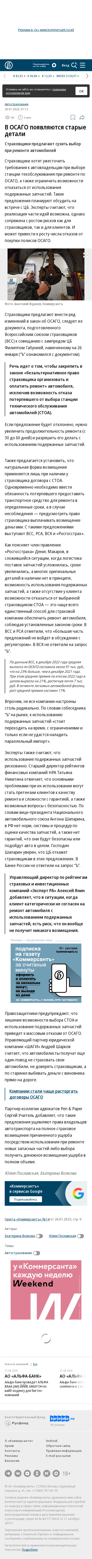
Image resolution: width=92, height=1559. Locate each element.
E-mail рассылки (58, 1456)
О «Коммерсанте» (19, 1441)
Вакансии (12, 1460)
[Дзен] (27, 1473)
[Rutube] (46, 1473)
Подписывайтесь (25, 1199)
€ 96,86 (32, 76)
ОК (81, 91)
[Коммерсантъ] (9, 65)
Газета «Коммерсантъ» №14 (27, 1219)
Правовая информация (64, 1451)
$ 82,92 (18, 76)
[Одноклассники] (37, 1473)
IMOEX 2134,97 (66, 76)
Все (35, 1364)
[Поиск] (74, 65)
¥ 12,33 (47, 76)
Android (51, 1441)
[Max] (56, 1473)
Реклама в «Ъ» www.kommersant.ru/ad (46, 30)
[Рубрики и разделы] (82, 65)
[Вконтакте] (17, 1473)
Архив (9, 1446)
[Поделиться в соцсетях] (82, 117)
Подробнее (30, 1549)
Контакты (12, 1451)
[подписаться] (40, 1236)
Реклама (11, 1456)
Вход (65, 65)
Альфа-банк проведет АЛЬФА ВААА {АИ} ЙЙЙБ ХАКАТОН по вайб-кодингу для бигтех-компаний (26, 1388)
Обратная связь (58, 1446)
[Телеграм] (8, 1473)
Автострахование (17, 104)
